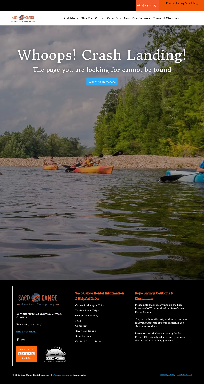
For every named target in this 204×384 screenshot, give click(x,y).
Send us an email (26, 331)
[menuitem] (71, 18)
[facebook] (18, 340)
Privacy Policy (167, 374)
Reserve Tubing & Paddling (182, 3)
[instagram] (23, 340)
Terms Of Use (184, 374)
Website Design (61, 375)
